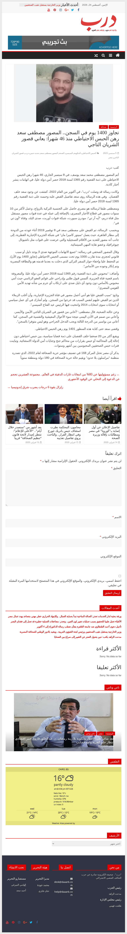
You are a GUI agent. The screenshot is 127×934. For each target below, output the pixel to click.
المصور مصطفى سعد (49, 153)
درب (27, 153)
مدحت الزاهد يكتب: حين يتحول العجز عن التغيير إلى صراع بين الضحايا (87, 636)
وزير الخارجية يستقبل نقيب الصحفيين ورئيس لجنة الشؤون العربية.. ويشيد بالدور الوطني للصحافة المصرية (70, 631)
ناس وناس (90, 733)
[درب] (117, 55)
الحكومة (77, 153)
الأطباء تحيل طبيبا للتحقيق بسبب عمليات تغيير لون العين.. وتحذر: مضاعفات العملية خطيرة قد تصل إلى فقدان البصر (65, 621)
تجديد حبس (34, 153)
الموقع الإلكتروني (110, 556)
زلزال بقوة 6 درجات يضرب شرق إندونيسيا (35, 387)
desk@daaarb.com (63, 883)
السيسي (69, 153)
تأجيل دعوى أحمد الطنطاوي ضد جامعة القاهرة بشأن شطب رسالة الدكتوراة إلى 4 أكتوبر (79, 626)
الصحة (61, 153)
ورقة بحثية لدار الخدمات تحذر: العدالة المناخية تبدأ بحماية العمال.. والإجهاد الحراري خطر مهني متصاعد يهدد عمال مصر (64, 616)
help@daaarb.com (63, 893)
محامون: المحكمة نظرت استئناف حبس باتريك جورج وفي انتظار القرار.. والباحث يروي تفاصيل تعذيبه (64, 433)
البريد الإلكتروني (110, 536)
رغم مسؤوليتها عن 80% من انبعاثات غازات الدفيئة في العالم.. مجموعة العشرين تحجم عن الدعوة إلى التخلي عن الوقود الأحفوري (65, 376)
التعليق (116, 468)
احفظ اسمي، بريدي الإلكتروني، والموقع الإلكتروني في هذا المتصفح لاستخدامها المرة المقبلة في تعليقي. (65, 583)
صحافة (103, 126)
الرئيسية (113, 126)
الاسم (116, 517)
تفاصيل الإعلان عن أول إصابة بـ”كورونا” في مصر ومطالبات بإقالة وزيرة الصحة (104, 433)
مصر (110, 157)
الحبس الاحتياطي (89, 153)
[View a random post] (96, 55)
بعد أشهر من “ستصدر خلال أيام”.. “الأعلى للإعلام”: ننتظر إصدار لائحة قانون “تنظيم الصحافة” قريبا (25, 433)
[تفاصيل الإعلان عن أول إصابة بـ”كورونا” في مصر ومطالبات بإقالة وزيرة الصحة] (103, 406)
